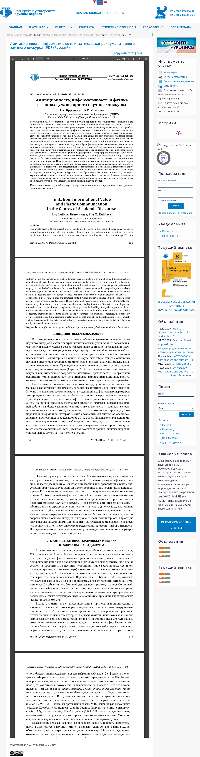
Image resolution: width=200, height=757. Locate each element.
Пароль (162, 190)
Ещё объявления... (182, 375)
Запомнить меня (169, 200)
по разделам (170, 438)
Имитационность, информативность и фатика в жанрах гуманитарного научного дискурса (84, 34)
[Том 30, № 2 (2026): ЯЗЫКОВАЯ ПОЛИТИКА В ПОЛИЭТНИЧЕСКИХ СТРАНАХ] (176, 296)
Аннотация (170, 72)
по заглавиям (170, 433)
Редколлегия (153, 27)
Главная (15, 27)
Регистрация (185, 212)
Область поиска (166, 403)
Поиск (161, 393)
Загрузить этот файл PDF (130, 53)
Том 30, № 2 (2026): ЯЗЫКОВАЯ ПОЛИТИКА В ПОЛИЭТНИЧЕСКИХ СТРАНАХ (176, 305)
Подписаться (170, 235)
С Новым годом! (182, 363)
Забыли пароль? (167, 212)
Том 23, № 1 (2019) (31, 34)
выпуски (167, 424)
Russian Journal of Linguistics (100, 13)
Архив (18, 34)
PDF (130, 34)
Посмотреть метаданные (178, 81)
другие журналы (172, 442)
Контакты (87, 27)
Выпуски (62, 27)
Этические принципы (119, 27)
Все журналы (181, 27)
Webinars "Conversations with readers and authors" (175, 332)
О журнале (37, 27)
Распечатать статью (175, 77)
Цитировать (170, 85)
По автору (168, 429)
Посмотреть (169, 231)
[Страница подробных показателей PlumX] (179, 133)
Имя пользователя (167, 180)
